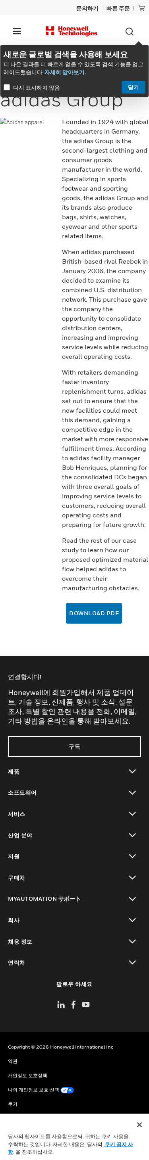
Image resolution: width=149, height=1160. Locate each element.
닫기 (133, 87)
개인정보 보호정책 (27, 1075)
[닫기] (139, 1124)
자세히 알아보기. (65, 72)
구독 (74, 746)
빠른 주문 (118, 8)
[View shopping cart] (141, 7)
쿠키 (12, 1104)
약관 (12, 1061)
